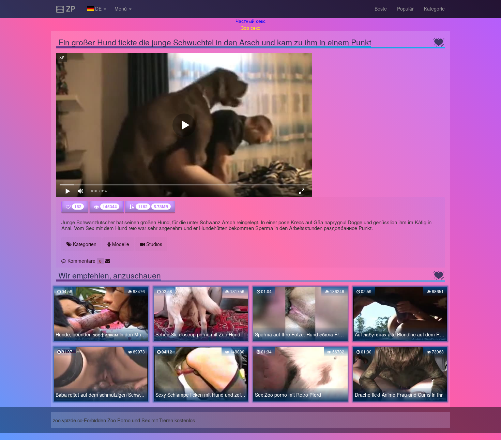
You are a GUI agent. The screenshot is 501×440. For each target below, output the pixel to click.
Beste (381, 8)
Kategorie (434, 8)
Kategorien (84, 244)
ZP (69, 8)
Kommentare (84, 260)
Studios (153, 244)
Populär (405, 8)
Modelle (120, 244)
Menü (121, 8)
